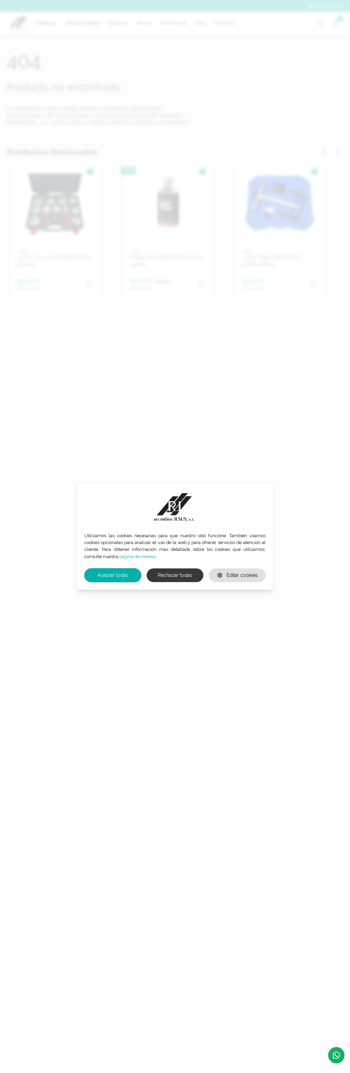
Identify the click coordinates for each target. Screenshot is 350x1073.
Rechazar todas (175, 575)
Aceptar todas (112, 575)
